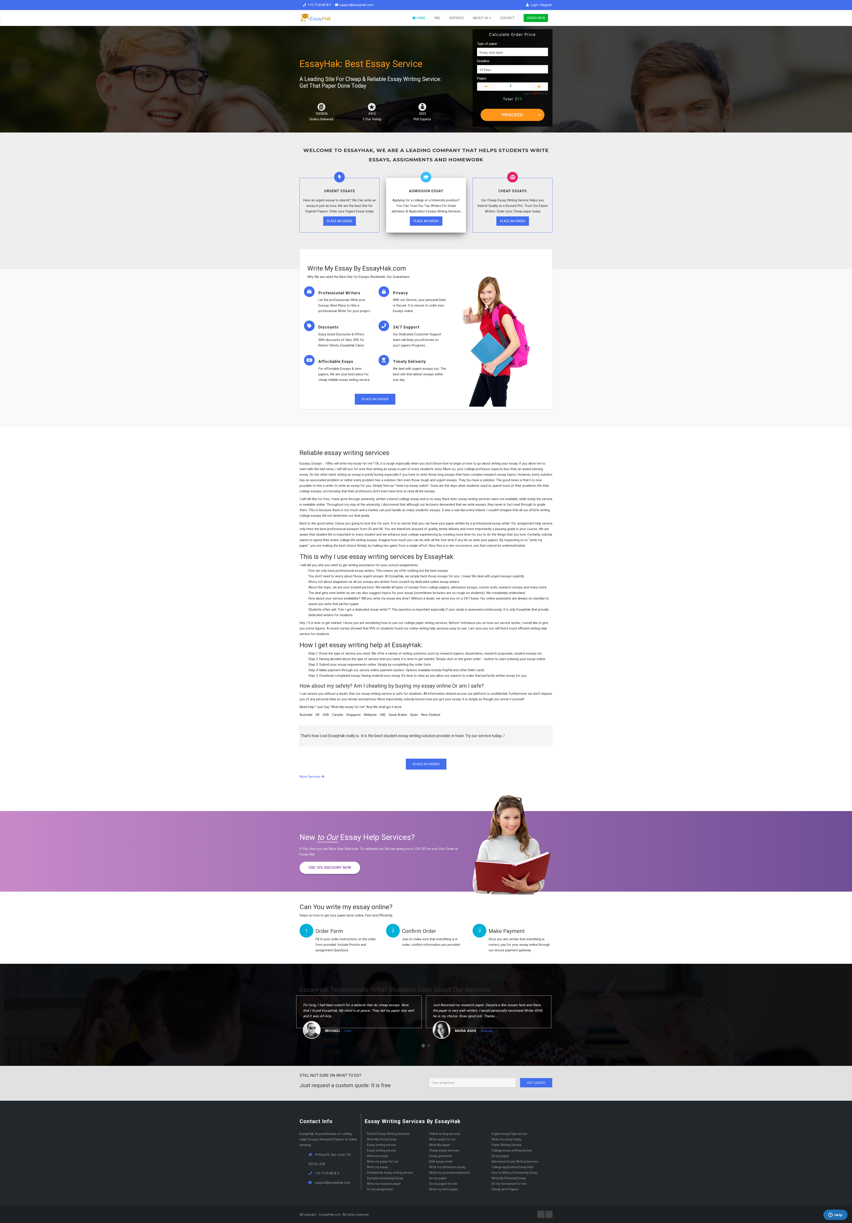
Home (421, 18)
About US (481, 18)
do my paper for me (443, 1183)
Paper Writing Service (506, 1145)
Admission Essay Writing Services (514, 1161)
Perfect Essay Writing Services (388, 1134)
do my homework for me (508, 1183)
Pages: (482, 78)
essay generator (440, 1156)
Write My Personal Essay (508, 1178)
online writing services (444, 1134)
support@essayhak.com (356, 5)
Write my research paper (384, 1183)
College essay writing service (511, 1150)
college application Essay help (512, 1167)
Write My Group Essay (382, 1139)
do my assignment (380, 1189)
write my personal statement (449, 1172)
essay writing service (381, 1150)
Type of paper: (487, 44)
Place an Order (339, 221)
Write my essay (377, 1167)
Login (534, 5)
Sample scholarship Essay (385, 1178)
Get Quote (536, 1082)
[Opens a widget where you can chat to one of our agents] (835, 1215)
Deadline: (483, 61)
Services (456, 18)
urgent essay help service (509, 1134)
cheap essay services (444, 1150)
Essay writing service (381, 1145)
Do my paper (500, 1156)
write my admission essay (447, 1167)
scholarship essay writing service (390, 1172)
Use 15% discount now (330, 867)
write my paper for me (382, 1161)
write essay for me (442, 1139)
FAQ (437, 18)
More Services (310, 777)
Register (546, 5)
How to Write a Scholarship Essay (514, 1172)
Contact (507, 18)
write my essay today (506, 1139)
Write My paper (439, 1145)
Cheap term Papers (505, 1189)
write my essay (377, 1156)
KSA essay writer (441, 1161)
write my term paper (443, 1189)
